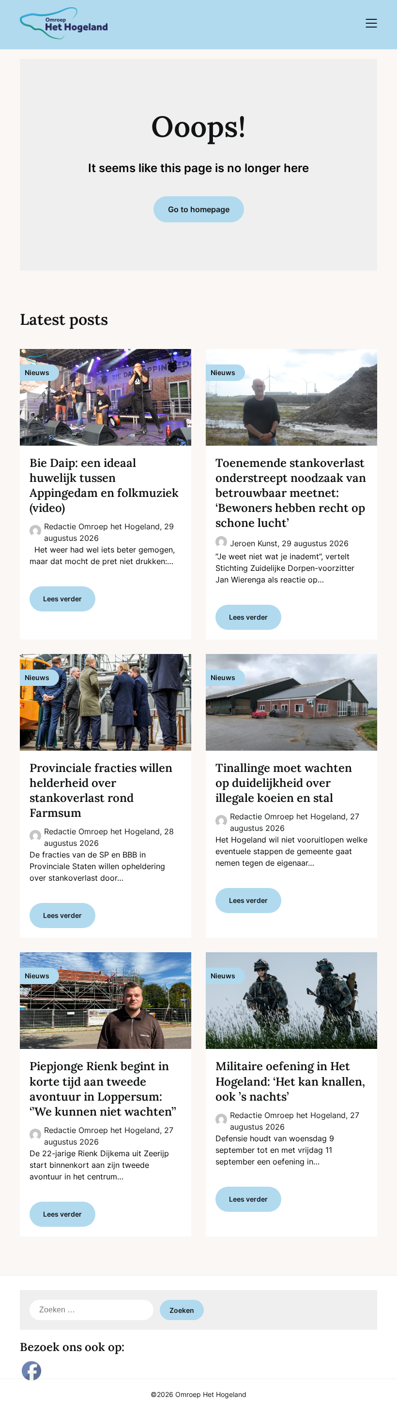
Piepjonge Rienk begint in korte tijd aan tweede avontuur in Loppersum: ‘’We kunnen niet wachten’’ (103, 1089)
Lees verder (62, 599)
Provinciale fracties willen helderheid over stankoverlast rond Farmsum (101, 790)
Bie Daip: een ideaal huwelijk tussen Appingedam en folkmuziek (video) (104, 485)
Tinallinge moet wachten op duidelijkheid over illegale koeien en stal (283, 782)
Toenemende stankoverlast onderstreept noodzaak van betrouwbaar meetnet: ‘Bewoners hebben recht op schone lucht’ (290, 493)
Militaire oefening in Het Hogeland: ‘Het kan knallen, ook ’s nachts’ (290, 1081)
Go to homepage (198, 209)
